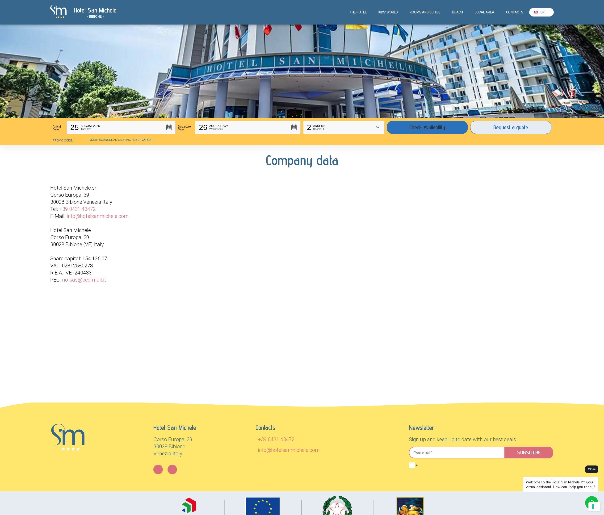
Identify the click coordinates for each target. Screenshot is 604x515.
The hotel (358, 12)
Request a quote (510, 127)
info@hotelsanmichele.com (98, 216)
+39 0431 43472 (77, 209)
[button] (121, 127)
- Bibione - (95, 16)
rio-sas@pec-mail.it (84, 280)
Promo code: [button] (63, 140)
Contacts (514, 12)
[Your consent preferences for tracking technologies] (594, 506)
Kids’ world (388, 12)
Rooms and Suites (425, 12)
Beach (457, 12)
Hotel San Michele (95, 10)
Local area (484, 12)
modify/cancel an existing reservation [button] (120, 139)
